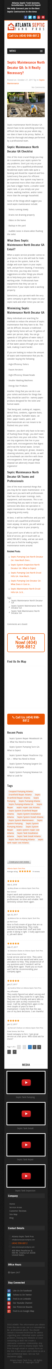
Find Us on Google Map (23, 1311)
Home (12, 1204)
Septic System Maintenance (21, 820)
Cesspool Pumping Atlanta (20, 792)
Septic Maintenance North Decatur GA (27, 602)
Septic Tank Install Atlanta (29, 836)
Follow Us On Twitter (22, 1295)
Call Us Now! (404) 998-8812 (26, 642)
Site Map (13, 1215)
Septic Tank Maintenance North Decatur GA (25, 612)
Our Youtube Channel (22, 1303)
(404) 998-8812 (20, 1243)
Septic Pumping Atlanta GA (21, 804)
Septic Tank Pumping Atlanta (22, 840)
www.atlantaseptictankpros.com (23, 1247)
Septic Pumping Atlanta (29, 801)
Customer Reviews (17, 1211)
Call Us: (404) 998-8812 (24, 36)
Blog (11, 1218)
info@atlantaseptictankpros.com (23, 1240)
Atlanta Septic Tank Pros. (16, 868)
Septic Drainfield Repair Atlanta (23, 796)
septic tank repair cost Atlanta (25, 841)
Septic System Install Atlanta (30, 817)
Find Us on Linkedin (22, 1299)
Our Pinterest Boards (22, 1307)
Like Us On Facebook (22, 1291)
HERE (19, 1357)
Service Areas (15, 1208)
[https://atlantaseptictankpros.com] (26, 30)
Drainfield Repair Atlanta (20, 795)
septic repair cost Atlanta (28, 808)
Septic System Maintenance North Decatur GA (26, 607)
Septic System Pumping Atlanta (23, 825)
